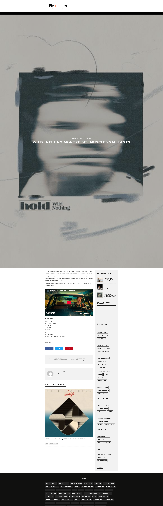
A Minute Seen (72, 13)
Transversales (83, 13)
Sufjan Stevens (103, 436)
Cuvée (99, 355)
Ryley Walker (102, 421)
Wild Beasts (102, 460)
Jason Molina (102, 387)
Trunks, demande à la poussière (78, 360)
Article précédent (58, 358)
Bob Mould (101, 338)
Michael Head (102, 408)
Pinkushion (76, 138)
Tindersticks (102, 457)
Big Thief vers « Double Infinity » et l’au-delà (110, 279)
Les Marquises (103, 405)
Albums (53, 13)
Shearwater (109, 424)
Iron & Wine (101, 380)
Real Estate (102, 415)
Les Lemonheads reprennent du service (109, 287)
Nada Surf (101, 411)
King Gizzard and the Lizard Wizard (105, 397)
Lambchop (101, 402)
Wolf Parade (102, 464)
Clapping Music (103, 351)
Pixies (110, 411)
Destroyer (101, 361)
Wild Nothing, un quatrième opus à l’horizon (66, 439)
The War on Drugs (104, 454)
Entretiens (61, 13)
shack (99, 424)
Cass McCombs (103, 345)
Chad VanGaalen (103, 348)
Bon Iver (100, 342)
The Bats (100, 439)
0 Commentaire (52, 443)
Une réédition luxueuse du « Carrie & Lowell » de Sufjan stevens (110, 295)
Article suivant (81, 358)
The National (102, 446)
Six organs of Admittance (102, 428)
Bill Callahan (102, 335)
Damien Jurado (103, 358)
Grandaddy (101, 367)
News (48, 13)
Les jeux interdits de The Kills (60, 360)
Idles (106, 374)
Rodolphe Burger (104, 418)
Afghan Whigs (102, 329)
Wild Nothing (48, 342)
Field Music (101, 364)
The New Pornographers (103, 450)
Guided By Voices (104, 371)
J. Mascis (100, 384)
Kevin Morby (102, 393)
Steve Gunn (101, 433)
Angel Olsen (102, 332)
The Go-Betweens (104, 442)
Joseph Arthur (103, 390)
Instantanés (94, 13)
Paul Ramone (48, 441)
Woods (100, 467)
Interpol (100, 377)
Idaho (99, 374)
